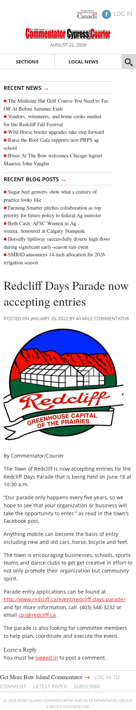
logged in (47, 657)
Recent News (26, 87)
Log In (123, 14)
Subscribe (87, 686)
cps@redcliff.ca (37, 614)
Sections (27, 61)
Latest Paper (50, 686)
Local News (83, 61)
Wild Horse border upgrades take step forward (56, 131)
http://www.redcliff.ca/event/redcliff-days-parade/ (64, 599)
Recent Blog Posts (35, 178)
